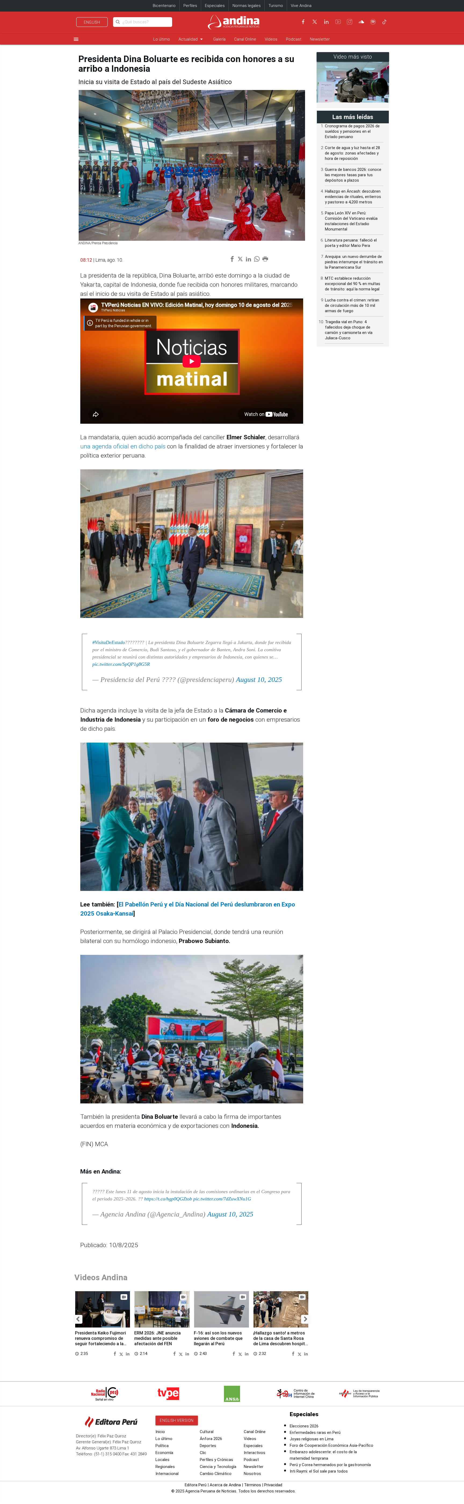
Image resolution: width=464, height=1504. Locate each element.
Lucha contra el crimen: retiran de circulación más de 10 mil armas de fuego (352, 305)
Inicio (160, 1431)
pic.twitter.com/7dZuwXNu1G (222, 1198)
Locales (162, 1459)
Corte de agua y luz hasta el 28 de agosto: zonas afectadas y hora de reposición (352, 153)
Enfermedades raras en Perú (315, 1432)
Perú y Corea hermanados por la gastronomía (330, 1464)
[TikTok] (384, 21)
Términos (252, 1485)
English (92, 22)
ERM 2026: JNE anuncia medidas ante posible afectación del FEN (157, 1338)
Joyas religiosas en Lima (312, 1439)
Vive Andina (301, 5)
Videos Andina (101, 1277)
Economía (164, 1452)
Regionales (165, 1466)
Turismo (276, 5)
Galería (219, 39)
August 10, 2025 (259, 679)
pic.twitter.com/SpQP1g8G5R (121, 664)
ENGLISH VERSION (177, 1420)
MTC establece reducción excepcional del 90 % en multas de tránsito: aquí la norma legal (352, 284)
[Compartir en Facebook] (115, 1353)
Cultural (206, 1431)
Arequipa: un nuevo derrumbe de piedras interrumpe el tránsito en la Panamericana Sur (354, 262)
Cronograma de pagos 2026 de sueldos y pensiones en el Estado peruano (352, 131)
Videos (271, 39)
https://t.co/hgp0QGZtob (168, 1198)
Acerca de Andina (225, 1485)
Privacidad (273, 1485)
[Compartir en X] (122, 1353)
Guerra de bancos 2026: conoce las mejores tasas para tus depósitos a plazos (353, 175)
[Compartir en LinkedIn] (127, 1353)
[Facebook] (303, 21)
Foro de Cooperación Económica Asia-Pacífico (331, 1445)
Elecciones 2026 (304, 1426)
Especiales (215, 5)
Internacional (167, 1473)
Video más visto (353, 57)
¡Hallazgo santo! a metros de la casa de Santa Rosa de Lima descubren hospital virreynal (281, 1340)
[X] (314, 21)
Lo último (161, 39)
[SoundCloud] (361, 21)
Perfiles (190, 5)
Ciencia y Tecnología (218, 1466)
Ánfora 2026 (211, 1438)
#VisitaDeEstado (108, 642)
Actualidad (192, 39)
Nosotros (252, 1473)
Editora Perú (195, 1485)
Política (162, 1445)
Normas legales (247, 5)
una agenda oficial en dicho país (122, 446)
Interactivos (254, 1452)
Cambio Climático (215, 1473)
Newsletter (320, 39)
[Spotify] (373, 21)
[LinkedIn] (326, 21)
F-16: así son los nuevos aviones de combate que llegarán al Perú (218, 1338)
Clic (203, 1452)
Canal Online (245, 39)
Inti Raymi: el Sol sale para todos (319, 1471)
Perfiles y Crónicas (216, 1459)
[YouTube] (338, 21)
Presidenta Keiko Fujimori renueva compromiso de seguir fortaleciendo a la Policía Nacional (100, 1340)
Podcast (293, 39)
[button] (77, 1319)
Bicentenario (164, 5)
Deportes (208, 1445)
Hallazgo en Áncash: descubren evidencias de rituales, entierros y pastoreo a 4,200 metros (353, 196)
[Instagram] (349, 21)
